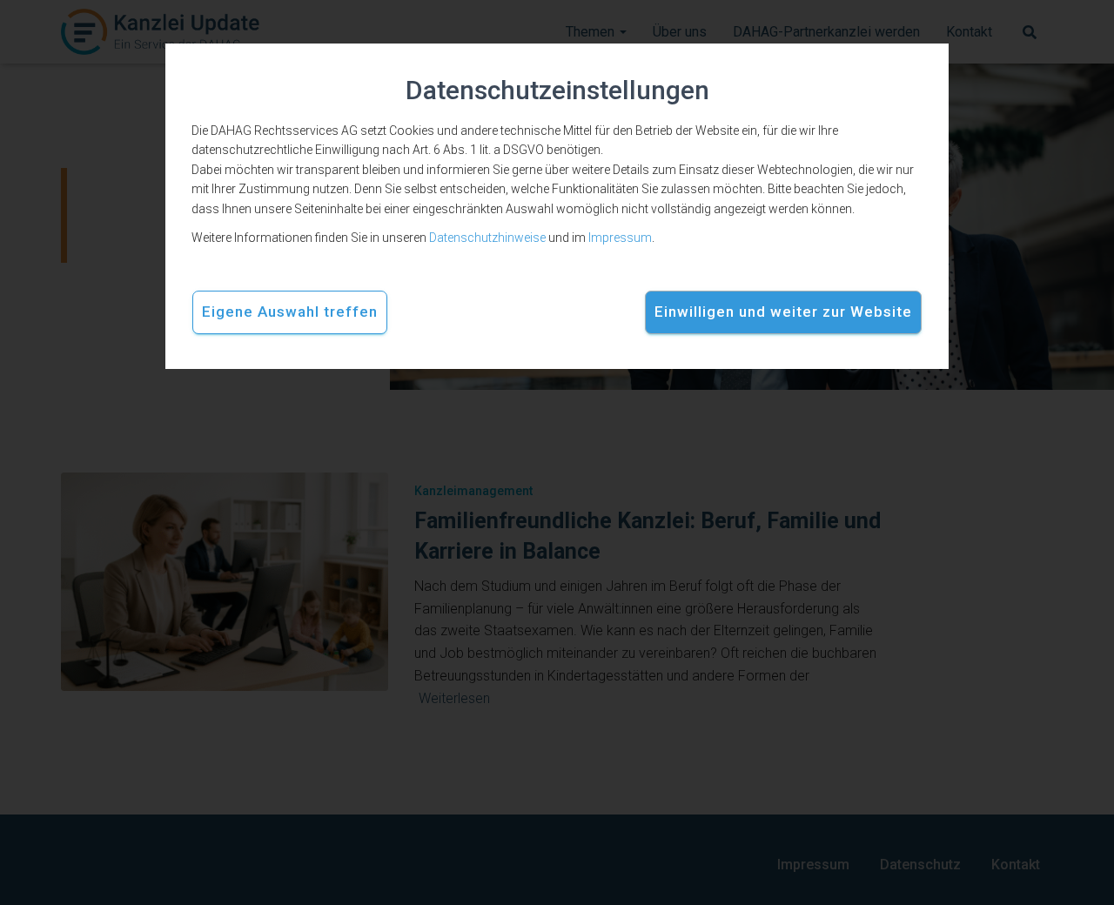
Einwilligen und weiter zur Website (783, 311)
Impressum (620, 238)
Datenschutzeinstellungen (557, 90)
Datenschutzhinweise (487, 238)
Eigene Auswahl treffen (290, 311)
